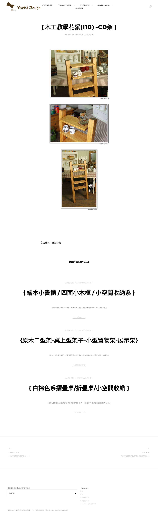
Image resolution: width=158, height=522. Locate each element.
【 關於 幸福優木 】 (48, 5)
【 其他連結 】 (79, 8)
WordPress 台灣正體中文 (88, 504)
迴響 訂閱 (84, 500)
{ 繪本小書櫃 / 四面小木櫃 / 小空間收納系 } (79, 293)
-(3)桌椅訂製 (69, 378)
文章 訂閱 (84, 497)
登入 (81, 494)
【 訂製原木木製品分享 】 (84, 283)
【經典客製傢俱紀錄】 (103, 5)
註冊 (81, 491)
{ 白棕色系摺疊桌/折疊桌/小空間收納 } (79, 388)
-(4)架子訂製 (69, 330)
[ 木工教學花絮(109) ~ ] (19, 456)
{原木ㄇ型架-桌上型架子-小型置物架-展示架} (79, 340)
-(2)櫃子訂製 (69, 283)
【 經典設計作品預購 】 (65, 5)
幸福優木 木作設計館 (85, 35)
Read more (79, 317)
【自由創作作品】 (84, 5)
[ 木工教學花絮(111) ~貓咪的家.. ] (135, 456)
